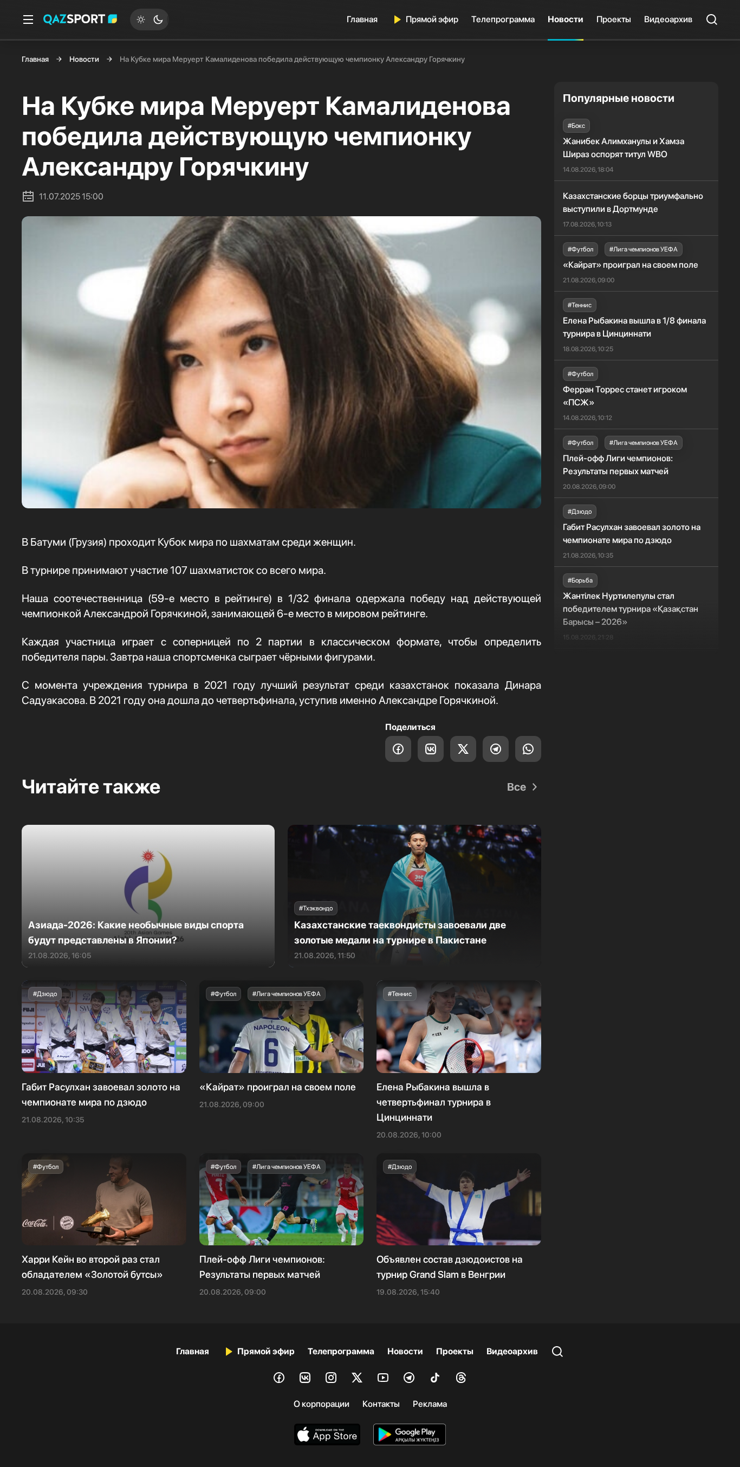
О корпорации (321, 1404)
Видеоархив (668, 19)
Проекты (613, 19)
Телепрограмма (503, 19)
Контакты (381, 1404)
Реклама (430, 1404)
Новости (565, 19)
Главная (362, 19)
